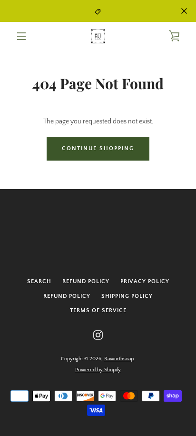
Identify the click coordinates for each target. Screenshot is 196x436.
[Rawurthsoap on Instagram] (98, 334)
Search (39, 281)
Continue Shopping (98, 148)
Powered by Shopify (98, 370)
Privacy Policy (144, 281)
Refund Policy (85, 281)
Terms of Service (98, 310)
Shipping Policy (127, 296)
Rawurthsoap (119, 359)
